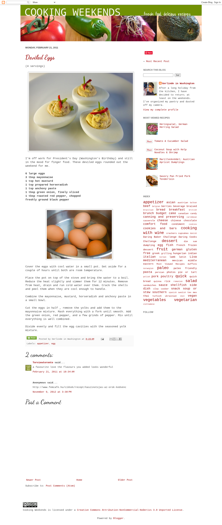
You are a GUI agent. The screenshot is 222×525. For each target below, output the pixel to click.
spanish (173, 292)
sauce (163, 285)
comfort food (155, 224)
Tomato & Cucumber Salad (171, 141)
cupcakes (183, 233)
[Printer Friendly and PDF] (32, 338)
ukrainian (171, 296)
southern (159, 292)
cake (172, 213)
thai (146, 296)
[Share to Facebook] (120, 339)
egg (53, 343)
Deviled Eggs (40, 57)
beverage (179, 206)
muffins (192, 264)
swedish (182, 292)
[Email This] (111, 339)
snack (175, 288)
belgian (156, 206)
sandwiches (149, 285)
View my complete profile (160, 110)
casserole (149, 220)
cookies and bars (160, 228)
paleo (163, 268)
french (180, 245)
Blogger (118, 518)
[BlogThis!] (114, 339)
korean (162, 257)
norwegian (148, 268)
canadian (183, 213)
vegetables (154, 300)
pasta (147, 272)
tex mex (192, 292)
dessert (170, 241)
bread (160, 209)
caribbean (192, 217)
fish (169, 245)
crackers (171, 233)
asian (170, 202)
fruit (162, 249)
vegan (192, 295)
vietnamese (149, 304)
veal (182, 296)
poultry (167, 276)
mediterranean (154, 260)
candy (193, 213)
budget (161, 213)
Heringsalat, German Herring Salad (173, 126)
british (193, 210)
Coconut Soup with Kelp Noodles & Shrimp (170, 151)
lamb (172, 257)
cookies (193, 224)
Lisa (193, 256)
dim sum (190, 241)
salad (191, 281)
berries (166, 206)
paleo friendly (185, 268)
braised (192, 206)
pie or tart (187, 272)
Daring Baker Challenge (160, 237)
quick (181, 276)
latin (182, 257)
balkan (193, 203)
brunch (148, 213)
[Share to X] (117, 339)
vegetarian (185, 300)
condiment (178, 224)
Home (79, 480)
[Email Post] (102, 339)
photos (171, 272)
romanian (178, 281)
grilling (166, 253)
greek (156, 253)
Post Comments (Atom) (60, 486)
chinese (176, 220)
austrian (183, 202)
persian (159, 272)
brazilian (148, 210)
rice (167, 281)
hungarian (179, 253)
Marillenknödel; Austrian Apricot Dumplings (177, 161)
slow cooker (161, 289)
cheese (162, 220)
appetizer (43, 343)
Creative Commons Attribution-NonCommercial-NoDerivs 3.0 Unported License (129, 510)
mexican (177, 260)
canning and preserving (163, 216)
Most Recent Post (158, 61)
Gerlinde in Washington (178, 83)
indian (192, 253)
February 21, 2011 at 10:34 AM (53, 372)
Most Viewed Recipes (171, 264)
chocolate (190, 220)
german (177, 249)
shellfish (178, 285)
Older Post (125, 480)
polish (146, 277)
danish (193, 233)
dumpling (149, 245)
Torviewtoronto (43, 362)
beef (146, 206)
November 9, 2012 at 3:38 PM (52, 392)
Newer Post (33, 480)
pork (155, 276)
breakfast (177, 209)
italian (149, 256)
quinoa (157, 281)
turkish (157, 296)
